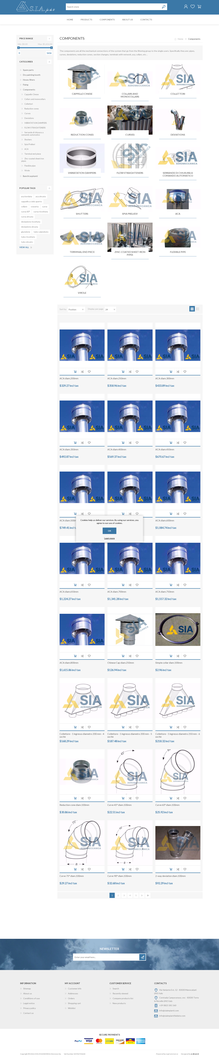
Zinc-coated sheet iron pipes (130, 253)
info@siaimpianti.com (169, 1010)
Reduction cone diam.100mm (74, 804)
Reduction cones (82, 134)
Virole (82, 292)
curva (44, 206)
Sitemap (27, 988)
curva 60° (25, 211)
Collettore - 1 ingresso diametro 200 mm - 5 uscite (129, 735)
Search (116, 988)
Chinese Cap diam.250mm (120, 662)
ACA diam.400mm (116, 449)
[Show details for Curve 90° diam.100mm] (129, 842)
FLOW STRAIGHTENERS (130, 172)
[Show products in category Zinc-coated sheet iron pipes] (129, 237)
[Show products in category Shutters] (82, 199)
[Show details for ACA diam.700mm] (129, 558)
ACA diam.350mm (69, 449)
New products (119, 1003)
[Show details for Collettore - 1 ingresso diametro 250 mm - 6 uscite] (177, 700)
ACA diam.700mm (116, 591)
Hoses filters (29, 79)
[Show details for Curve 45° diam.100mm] (129, 771)
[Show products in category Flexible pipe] (177, 237)
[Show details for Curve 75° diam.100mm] (82, 842)
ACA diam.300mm (164, 378)
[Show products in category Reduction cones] (82, 120)
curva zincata (27, 216)
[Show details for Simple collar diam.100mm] (177, 629)
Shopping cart (199, 6)
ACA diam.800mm (69, 662)
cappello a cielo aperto (31, 201)
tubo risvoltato (28, 237)
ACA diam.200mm (69, 378)
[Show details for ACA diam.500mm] (82, 487)
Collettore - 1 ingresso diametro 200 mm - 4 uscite (82, 735)
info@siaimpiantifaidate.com (172, 1015)
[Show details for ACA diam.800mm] (82, 629)
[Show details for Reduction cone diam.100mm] (82, 771)
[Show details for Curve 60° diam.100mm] (177, 771)
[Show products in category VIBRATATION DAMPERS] (82, 158)
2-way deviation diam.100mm (170, 875)
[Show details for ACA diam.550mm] (129, 487)
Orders (71, 998)
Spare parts (28, 70)
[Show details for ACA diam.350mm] (82, 416)
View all (24, 247)
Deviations (178, 134)
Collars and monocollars (130, 95)
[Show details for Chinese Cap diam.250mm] (129, 629)
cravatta (35, 206)
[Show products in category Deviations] (177, 120)
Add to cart (75, 371)
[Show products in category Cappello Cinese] (82, 79)
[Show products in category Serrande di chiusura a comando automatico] (177, 158)
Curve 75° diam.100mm (72, 875)
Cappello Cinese (82, 93)
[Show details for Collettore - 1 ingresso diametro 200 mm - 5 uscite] (129, 700)
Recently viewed (120, 993)
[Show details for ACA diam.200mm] (82, 345)
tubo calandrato (41, 232)
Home (180, 39)
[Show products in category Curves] (129, 120)
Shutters (82, 213)
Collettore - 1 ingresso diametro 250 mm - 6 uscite (177, 735)
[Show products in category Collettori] (177, 79)
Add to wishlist (89, 371)
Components (29, 89)
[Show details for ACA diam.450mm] (177, 416)
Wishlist (72, 1008)
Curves (130, 134)
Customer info (74, 988)
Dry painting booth (31, 75)
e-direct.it (195, 1054)
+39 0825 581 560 (167, 1005)
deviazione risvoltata (30, 221)
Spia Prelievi (130, 213)
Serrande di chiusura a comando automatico (178, 174)
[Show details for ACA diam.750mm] (177, 558)
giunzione (25, 232)
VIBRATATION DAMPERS (82, 172)
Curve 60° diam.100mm (167, 804)
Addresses (73, 993)
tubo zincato (27, 242)
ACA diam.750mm (164, 591)
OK (109, 531)
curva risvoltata (41, 211)
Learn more (109, 538)
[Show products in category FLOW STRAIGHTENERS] (129, 158)
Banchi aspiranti (30, 176)
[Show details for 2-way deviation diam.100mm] (177, 842)
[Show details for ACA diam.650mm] (82, 558)
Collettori (178, 93)
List (197, 308)
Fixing (25, 84)
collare (24, 206)
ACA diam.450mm (164, 449)
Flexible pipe (178, 251)
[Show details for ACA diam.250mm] (129, 345)
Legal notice (29, 1003)
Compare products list (123, 998)
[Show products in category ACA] (177, 199)
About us (27, 993)
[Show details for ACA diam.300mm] (177, 345)
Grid (192, 308)
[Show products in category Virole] (82, 278)
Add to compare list (82, 371)
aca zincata (41, 196)
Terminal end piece (82, 251)
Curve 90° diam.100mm (119, 875)
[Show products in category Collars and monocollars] (129, 79)
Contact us (28, 1013)
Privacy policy (29, 1008)
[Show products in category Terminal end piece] (82, 237)
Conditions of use (31, 998)
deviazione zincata (29, 226)
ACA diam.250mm (116, 378)
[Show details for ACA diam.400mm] (129, 416)
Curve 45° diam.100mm (119, 804)
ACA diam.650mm (69, 591)
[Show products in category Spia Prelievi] (129, 199)
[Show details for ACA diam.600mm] (177, 487)
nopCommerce (172, 1054)
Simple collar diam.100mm (168, 662)
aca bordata (26, 196)
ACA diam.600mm (164, 520)
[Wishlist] (192, 6)
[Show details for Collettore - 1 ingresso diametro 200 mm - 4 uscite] (82, 700)
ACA (177, 213)
